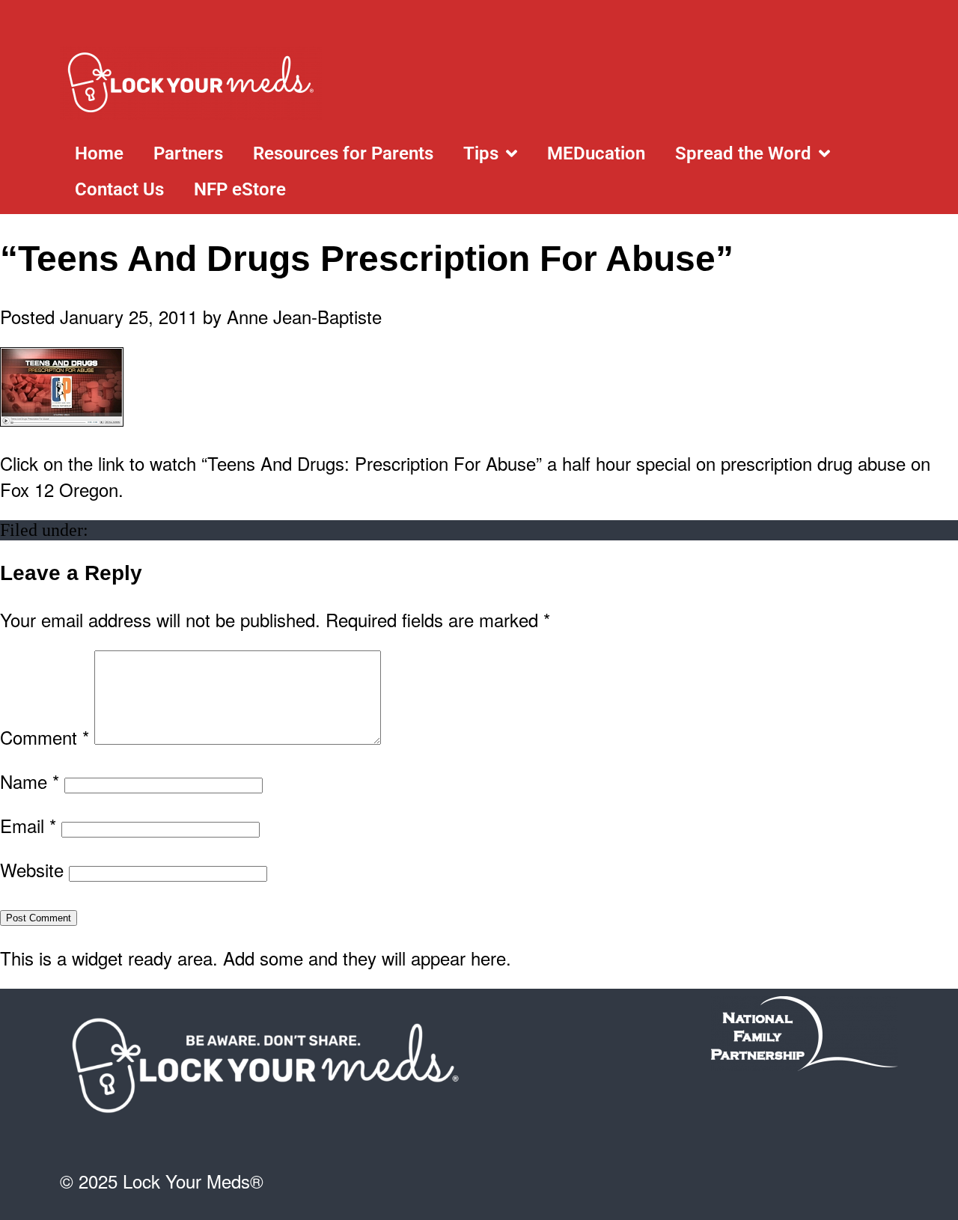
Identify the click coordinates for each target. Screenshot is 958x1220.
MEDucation (596, 153)
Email (28, 825)
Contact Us (119, 189)
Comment (44, 737)
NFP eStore (240, 189)
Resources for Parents (343, 153)
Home (99, 153)
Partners (188, 153)
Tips (480, 153)
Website (32, 869)
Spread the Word (743, 153)
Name (29, 781)
